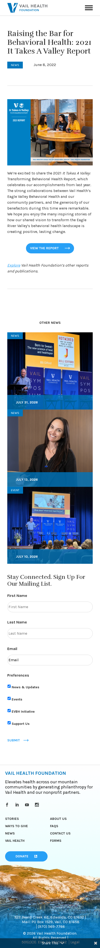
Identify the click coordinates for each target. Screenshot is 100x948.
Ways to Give (16, 826)
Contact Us (60, 833)
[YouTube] (28, 805)
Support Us (21, 724)
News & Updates (25, 687)
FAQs (54, 826)
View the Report (44, 248)
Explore (13, 265)
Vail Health (15, 841)
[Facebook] (8, 805)
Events (17, 699)
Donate (22, 856)
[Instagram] (38, 805)
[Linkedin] (18, 805)
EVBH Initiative (23, 711)
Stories (12, 819)
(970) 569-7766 (51, 926)
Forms (55, 841)
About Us (58, 819)
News (10, 833)
